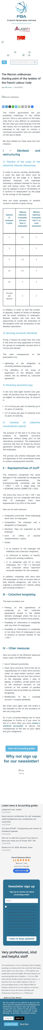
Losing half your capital (12, 810)
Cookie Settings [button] (11, 1024)
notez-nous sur (20, 870)
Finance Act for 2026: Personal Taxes (17, 847)
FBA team (8, 87)
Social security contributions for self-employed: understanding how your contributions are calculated (21, 819)
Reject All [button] (19, 1018)
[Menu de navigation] (4, 62)
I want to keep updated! (21, 938)
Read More (24, 1024)
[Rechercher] (34, 62)
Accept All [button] (8, 1018)
